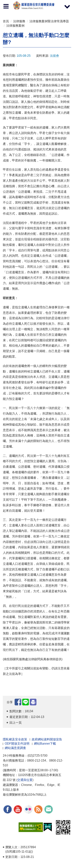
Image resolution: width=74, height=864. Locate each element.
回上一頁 (15, 722)
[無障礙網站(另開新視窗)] (31, 827)
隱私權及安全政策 (15, 739)
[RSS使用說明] (38, 809)
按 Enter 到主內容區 (6, 1)
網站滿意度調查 (15, 748)
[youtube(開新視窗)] (18, 809)
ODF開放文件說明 (17, 743)
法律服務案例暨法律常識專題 (49, 21)
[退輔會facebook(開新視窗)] (7, 809)
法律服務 (19, 21)
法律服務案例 (15, 25)
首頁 (6, 21)
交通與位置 (24, 780)
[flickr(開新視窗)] (28, 809)
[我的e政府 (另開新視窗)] (48, 827)
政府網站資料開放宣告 (47, 739)
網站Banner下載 (45, 743)
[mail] (48, 809)
